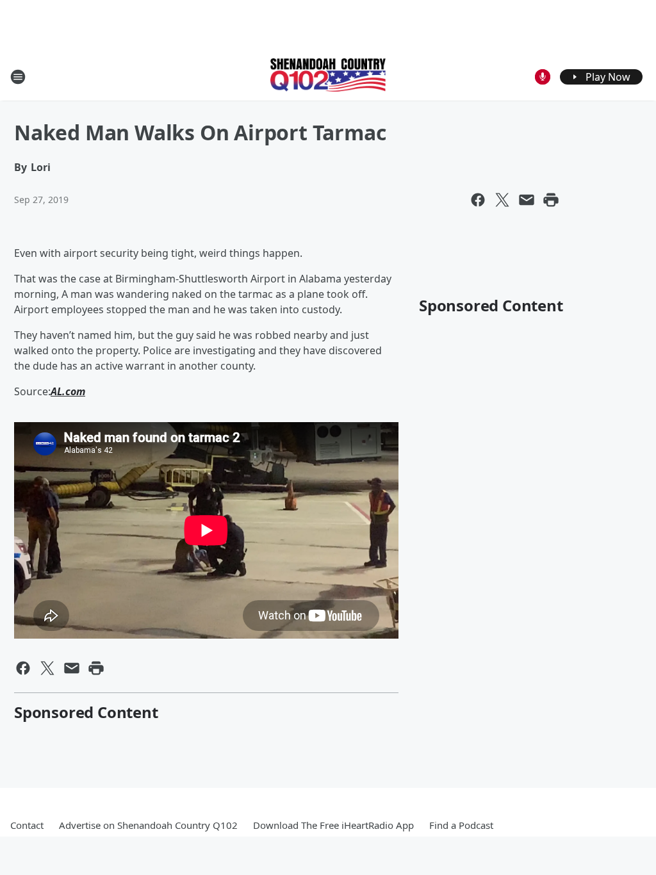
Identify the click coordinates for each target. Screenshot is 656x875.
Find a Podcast (461, 825)
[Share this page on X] (502, 200)
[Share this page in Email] (527, 200)
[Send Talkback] (542, 77)
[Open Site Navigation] (18, 77)
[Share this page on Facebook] (478, 200)
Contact (27, 825)
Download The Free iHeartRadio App (333, 825)
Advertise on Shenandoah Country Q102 (148, 825)
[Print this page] (551, 200)
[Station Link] (328, 76)
